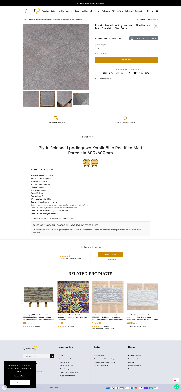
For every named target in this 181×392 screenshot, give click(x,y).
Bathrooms (55, 11)
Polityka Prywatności (66, 365)
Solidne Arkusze (99, 355)
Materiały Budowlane (125, 11)
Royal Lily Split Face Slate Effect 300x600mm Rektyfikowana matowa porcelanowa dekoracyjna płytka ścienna (38, 317)
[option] (56, 57)
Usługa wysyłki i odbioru (67, 376)
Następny (152, 19)
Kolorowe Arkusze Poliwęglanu (104, 362)
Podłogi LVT (132, 362)
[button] (176, 380)
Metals (97, 11)
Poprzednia (140, 19)
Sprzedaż (138, 11)
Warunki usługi (64, 369)
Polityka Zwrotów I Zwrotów (68, 372)
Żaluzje (77, 11)
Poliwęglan (106, 11)
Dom (24, 19)
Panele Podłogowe (134, 365)
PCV (113, 11)
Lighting (85, 11)
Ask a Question (118, 38)
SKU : (97, 79)
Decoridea (32, 388)
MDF (91, 11)
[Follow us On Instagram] (36, 364)
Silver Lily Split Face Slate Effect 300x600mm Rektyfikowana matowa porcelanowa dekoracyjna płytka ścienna (142, 317)
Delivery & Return (102, 38)
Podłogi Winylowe (134, 359)
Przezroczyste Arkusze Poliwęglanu (106, 359)
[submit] (52, 356)
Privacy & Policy (19, 376)
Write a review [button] (110, 254)
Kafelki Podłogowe (134, 355)
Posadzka (46, 11)
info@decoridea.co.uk (33, 372)
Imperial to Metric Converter (145, 38)
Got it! (20, 382)
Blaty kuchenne (67, 11)
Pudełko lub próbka (101, 45)
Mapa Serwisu (64, 362)
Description (88, 137)
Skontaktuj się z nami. (66, 218)
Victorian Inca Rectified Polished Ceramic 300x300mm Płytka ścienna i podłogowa (72, 317)
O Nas (61, 355)
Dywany (131, 369)
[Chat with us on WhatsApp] (176, 386)
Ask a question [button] (110, 260)
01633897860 (30, 369)
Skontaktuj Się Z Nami (66, 359)
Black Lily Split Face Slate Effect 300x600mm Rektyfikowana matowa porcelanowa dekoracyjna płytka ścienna (107, 317)
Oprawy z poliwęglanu (101, 365)
